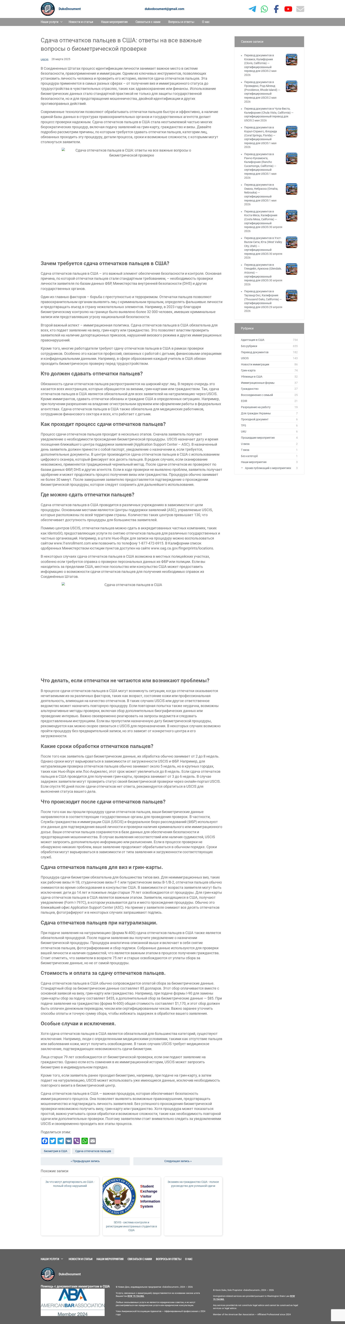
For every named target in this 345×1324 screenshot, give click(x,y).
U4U (243, 431)
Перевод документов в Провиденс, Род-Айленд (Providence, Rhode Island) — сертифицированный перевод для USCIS (262, 89)
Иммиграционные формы (258, 382)
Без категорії (249, 456)
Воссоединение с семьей (257, 395)
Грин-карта (248, 370)
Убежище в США (251, 376)
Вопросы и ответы (181, 22)
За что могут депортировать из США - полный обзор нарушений (70, 1183)
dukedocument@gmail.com (164, 9)
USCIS (44, 59)
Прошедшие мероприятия (258, 437)
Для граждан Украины (256, 413)
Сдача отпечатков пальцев (93, 1151)
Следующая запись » (178, 1161)
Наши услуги (49, 22)
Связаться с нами (148, 22)
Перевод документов (255, 352)
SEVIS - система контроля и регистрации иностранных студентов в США (131, 1226)
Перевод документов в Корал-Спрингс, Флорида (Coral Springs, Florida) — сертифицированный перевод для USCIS (260, 135)
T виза (245, 449)
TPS (243, 425)
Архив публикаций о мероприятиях (268, 468)
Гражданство (250, 388)
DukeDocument (70, 9)
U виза (245, 443)
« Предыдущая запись (85, 1161)
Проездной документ (255, 419)
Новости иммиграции (255, 364)
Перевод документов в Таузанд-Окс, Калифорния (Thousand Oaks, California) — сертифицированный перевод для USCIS (263, 299)
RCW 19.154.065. (136, 1296)
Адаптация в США (252, 339)
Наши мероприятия (114, 22)
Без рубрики (249, 346)
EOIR (244, 401)
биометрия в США (55, 1151)
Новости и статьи (81, 22)
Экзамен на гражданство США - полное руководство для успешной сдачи (193, 1183)
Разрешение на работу (256, 407)
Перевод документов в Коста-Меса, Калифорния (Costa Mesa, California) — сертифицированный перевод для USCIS (260, 219)
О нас (206, 22)
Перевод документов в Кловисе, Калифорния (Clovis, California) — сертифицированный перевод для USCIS (259, 63)
